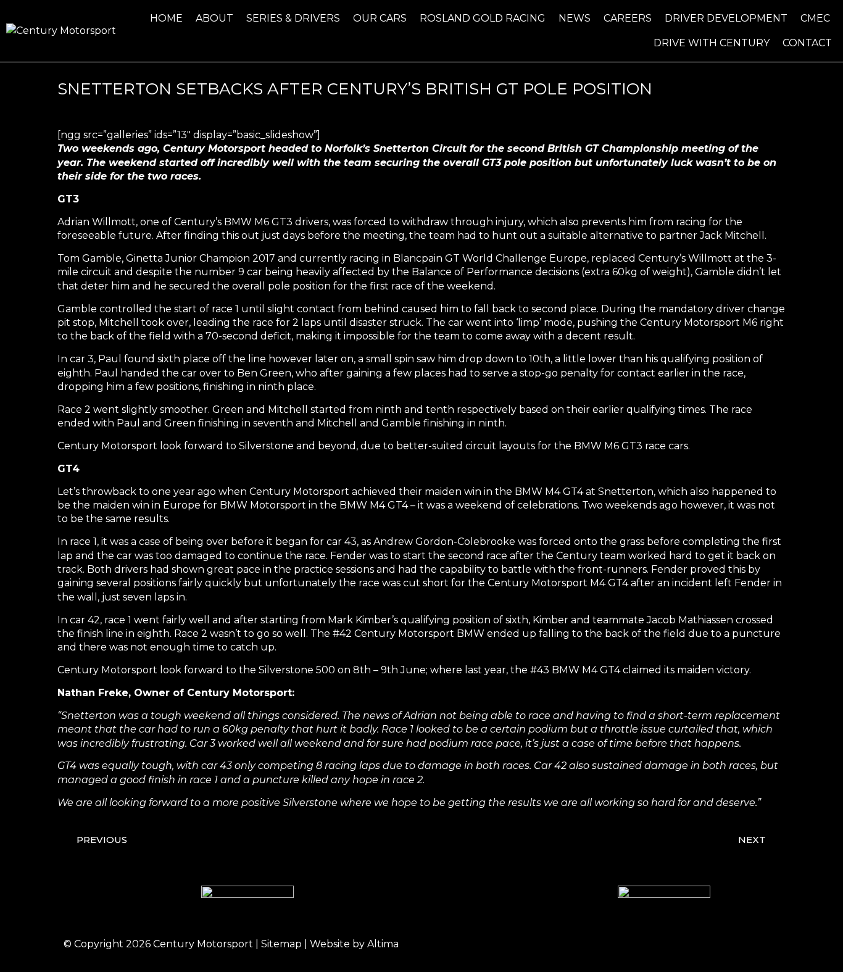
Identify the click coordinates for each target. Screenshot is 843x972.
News (575, 18)
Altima (383, 944)
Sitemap (281, 944)
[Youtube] (764, 944)
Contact (807, 43)
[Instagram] (696, 944)
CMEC (815, 18)
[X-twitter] (730, 944)
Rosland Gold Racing (483, 18)
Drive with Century (712, 43)
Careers (628, 18)
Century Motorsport (203, 944)
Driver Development (726, 18)
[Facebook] (662, 944)
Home (166, 18)
